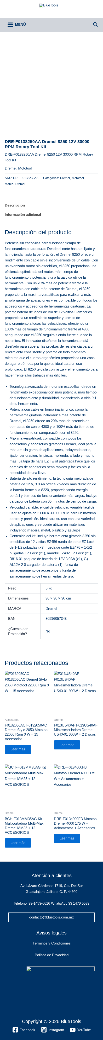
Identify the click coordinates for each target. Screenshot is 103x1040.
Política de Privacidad (52, 955)
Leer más (18, 749)
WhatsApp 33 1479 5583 (70, 903)
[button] (95, 24)
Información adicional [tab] (23, 215)
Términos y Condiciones (52, 943)
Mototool (25, 168)
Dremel (10, 168)
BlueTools (51, 11)
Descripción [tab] (15, 205)
